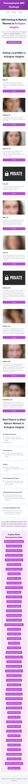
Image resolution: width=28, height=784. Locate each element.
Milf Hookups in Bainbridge (14, 754)
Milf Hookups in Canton (14, 629)
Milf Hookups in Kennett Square (14, 671)
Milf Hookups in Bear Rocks (14, 680)
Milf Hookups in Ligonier (14, 647)
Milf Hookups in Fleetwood (14, 675)
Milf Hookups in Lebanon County (14, 560)
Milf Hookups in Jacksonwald (14, 550)
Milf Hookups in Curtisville (14, 583)
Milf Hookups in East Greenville (14, 555)
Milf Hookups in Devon (14, 745)
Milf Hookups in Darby (14, 573)
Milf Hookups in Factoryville (14, 610)
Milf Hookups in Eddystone (14, 703)
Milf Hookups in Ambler (14, 749)
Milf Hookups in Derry (14, 717)
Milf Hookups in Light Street (14, 740)
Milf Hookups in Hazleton (14, 684)
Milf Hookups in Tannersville (14, 546)
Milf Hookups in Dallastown (14, 620)
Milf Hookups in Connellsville (14, 666)
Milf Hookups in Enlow (14, 735)
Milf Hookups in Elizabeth (14, 758)
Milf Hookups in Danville (14, 578)
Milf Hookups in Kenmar (14, 634)
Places (20, 12)
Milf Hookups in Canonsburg (14, 708)
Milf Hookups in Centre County (14, 698)
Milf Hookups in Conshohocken (14, 587)
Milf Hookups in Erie (14, 643)
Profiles (14, 12)
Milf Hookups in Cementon (14, 661)
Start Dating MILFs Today (14, 42)
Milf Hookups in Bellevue (14, 638)
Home (7, 12)
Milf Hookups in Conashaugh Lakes (14, 541)
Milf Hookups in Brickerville (14, 615)
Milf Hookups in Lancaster (14, 601)
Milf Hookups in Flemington (14, 731)
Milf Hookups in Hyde (14, 768)
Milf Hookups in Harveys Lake (14, 694)
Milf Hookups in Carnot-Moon (14, 569)
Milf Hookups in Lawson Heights (14, 763)
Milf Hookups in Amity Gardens (14, 657)
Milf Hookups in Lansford (14, 564)
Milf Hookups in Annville (14, 726)
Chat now (14, 91)
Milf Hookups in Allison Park (14, 689)
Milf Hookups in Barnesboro (14, 721)
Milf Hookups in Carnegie (14, 592)
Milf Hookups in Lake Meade (14, 597)
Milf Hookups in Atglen (14, 712)
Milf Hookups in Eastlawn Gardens (14, 624)
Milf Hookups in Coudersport (14, 652)
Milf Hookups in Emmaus (14, 606)
